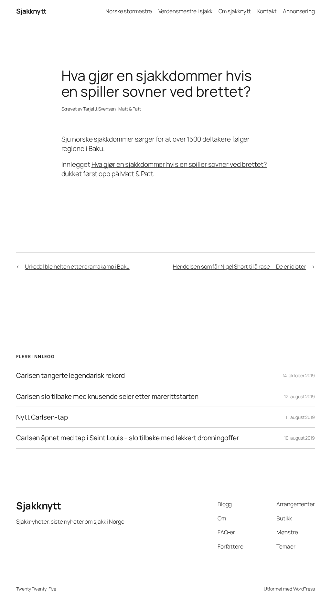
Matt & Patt (129, 109)
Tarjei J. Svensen (99, 109)
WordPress (304, 589)
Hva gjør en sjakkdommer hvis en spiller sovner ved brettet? (179, 164)
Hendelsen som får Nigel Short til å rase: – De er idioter (239, 266)
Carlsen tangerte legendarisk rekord (70, 375)
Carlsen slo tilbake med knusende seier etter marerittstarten (107, 396)
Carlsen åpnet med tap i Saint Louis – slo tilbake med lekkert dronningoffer (127, 438)
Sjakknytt (31, 11)
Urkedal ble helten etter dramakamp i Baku (77, 266)
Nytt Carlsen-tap (42, 417)
